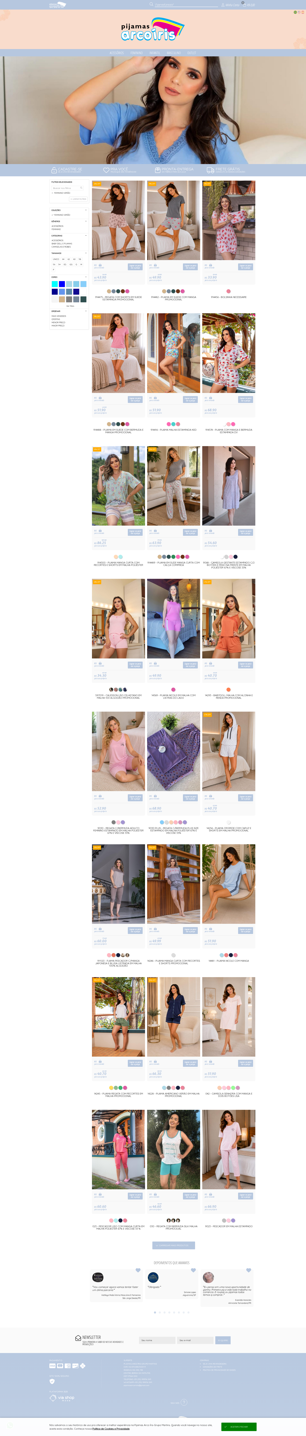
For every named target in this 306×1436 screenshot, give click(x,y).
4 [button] (169, 1312)
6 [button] (178, 1312)
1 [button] (155, 1312)
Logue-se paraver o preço (135, 267)
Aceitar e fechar (239, 1427)
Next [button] (254, 1288)
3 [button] (164, 1312)
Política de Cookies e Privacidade (111, 1428)
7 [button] (183, 1312)
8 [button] (188, 1312)
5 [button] (174, 1312)
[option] (153, 110)
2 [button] (159, 1312)
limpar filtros (79, 199)
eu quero (223, 1340)
